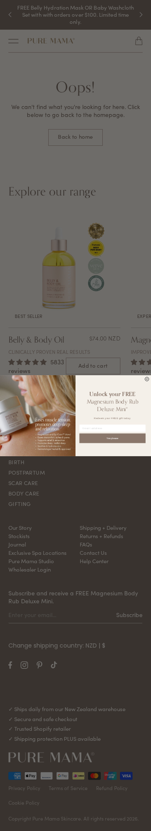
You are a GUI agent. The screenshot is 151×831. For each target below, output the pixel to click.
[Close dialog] (147, 379)
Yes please (112, 438)
